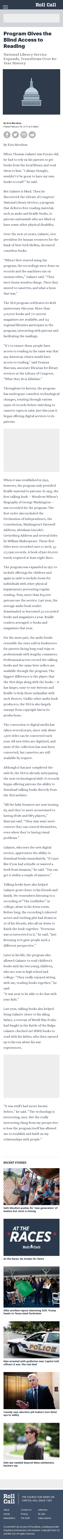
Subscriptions (44, 1518)
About (6, 1509)
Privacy (24, 1513)
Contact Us (26, 1509)
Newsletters (9, 1518)
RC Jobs (41, 1513)
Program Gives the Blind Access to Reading (27, 40)
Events (7, 1513)
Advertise (42, 1509)
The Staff (25, 1518)
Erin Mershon (14, 123)
